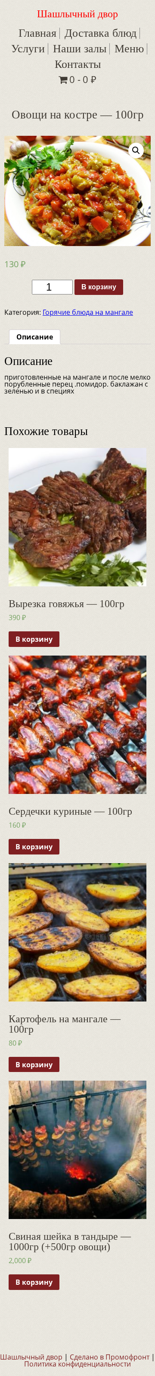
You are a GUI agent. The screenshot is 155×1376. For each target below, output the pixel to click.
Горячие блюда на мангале (88, 312)
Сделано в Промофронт (109, 1357)
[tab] (34, 337)
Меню (129, 48)
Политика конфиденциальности (77, 1364)
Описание (34, 337)
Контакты (78, 64)
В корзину (98, 287)
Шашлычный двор (77, 13)
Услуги (28, 48)
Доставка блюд (100, 33)
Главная (37, 33)
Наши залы (79, 48)
